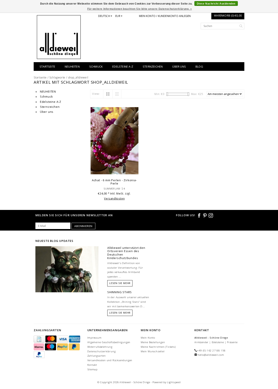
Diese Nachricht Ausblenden (216, 3)
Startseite (47, 66)
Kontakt (92, 364)
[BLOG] (66, 277)
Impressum (94, 337)
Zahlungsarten (96, 355)
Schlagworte (57, 77)
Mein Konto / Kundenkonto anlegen (165, 16)
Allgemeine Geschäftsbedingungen (109, 342)
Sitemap (92, 369)
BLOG (199, 66)
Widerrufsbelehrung (100, 346)
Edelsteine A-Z (122, 66)
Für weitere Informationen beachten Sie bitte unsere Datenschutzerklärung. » (139, 8)
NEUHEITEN (72, 66)
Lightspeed (174, 382)
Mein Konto (148, 337)
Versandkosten (114, 198)
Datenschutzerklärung (101, 351)
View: (96, 94)
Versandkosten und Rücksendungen (109, 360)
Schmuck (96, 66)
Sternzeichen (153, 66)
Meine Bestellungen (153, 342)
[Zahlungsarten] (39, 339)
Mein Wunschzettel (153, 351)
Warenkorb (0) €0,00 (228, 15)
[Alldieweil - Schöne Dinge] (59, 37)
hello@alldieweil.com (211, 354)
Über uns (179, 66)
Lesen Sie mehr (120, 283)
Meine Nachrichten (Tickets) (158, 346)
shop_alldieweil (78, 77)
